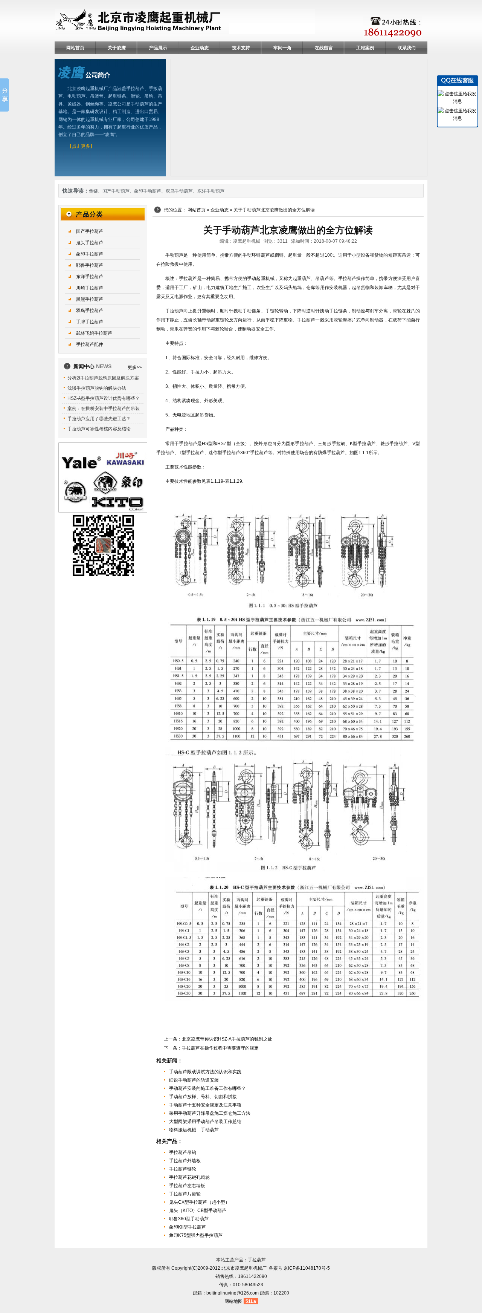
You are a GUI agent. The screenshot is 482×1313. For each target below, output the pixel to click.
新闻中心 (92, 366)
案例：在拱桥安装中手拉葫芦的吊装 (103, 408)
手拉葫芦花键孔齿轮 (189, 1177)
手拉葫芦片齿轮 (185, 1194)
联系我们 (407, 47)
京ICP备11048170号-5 (307, 1268)
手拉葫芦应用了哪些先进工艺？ (99, 418)
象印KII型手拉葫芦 (187, 1227)
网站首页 (75, 47)
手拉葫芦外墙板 (185, 1160)
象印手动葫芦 (147, 191)
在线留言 (324, 47)
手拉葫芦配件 (89, 344)
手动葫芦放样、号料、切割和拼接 (203, 1096)
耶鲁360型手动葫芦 (189, 1218)
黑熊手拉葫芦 (89, 299)
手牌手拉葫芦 (89, 321)
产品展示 (158, 47)
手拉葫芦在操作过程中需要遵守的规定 (220, 1048)
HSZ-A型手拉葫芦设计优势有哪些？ (103, 398)
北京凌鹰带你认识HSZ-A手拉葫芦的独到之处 (227, 1039)
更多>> (135, 367)
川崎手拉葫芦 (89, 288)
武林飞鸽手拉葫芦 (94, 333)
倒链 (93, 191)
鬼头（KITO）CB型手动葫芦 (197, 1210)
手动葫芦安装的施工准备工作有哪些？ (207, 1088)
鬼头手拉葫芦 (89, 242)
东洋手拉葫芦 (89, 276)
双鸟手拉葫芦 (89, 310)
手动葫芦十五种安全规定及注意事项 (205, 1105)
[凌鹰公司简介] (84, 72)
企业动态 (200, 47)
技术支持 (241, 47)
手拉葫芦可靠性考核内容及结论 (99, 429)
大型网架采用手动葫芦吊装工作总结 (205, 1121)
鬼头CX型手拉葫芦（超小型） (199, 1202)
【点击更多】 (81, 146)
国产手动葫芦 (116, 191)
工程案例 (365, 47)
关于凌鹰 (117, 47)
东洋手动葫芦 (210, 191)
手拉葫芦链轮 (182, 1169)
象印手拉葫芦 (89, 254)
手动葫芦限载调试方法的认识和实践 (205, 1071)
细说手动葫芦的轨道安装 (194, 1080)
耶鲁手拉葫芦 (89, 265)
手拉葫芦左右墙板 (187, 1185)
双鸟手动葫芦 (179, 191)
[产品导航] (102, 213)
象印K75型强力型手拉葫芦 (196, 1235)
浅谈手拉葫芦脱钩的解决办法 (96, 388)
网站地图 (233, 1301)
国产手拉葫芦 (89, 231)
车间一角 (282, 47)
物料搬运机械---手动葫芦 (194, 1129)
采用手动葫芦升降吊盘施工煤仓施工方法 (209, 1113)
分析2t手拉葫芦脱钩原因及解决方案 (103, 378)
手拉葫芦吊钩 (182, 1152)
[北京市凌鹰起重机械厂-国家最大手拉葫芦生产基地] (185, 21)
